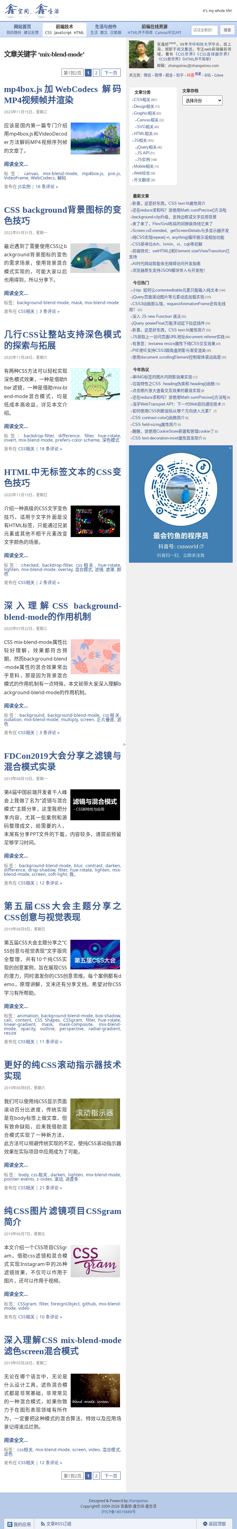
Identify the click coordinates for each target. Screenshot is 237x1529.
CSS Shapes (47, 1020)
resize (10, 1033)
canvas (31, 173)
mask (76, 302)
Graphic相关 (145, 113)
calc (8, 1020)
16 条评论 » (46, 186)
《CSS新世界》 (169, 59)
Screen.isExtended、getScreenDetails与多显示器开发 (180, 230)
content (23, 1020)
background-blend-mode (43, 302)
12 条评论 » (51, 883)
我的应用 (21, 1524)
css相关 (85, 565)
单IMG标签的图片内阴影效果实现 (162, 377)
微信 (147, 75)
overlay (65, 569)
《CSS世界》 (186, 54)
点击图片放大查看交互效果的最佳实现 (166, 390)
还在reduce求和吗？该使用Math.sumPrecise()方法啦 (179, 210)
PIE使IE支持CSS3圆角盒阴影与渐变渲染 (169, 350)
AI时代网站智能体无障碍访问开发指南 (166, 263)
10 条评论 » (51, 1317)
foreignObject (65, 1304)
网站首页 (22, 26)
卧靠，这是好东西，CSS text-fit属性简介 (169, 203)
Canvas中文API (168, 32)
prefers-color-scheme (77, 440)
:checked (29, 565)
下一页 (110, 73)
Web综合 (142, 173)
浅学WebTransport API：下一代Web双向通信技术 (176, 404)
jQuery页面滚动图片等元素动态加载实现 (168, 297)
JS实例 (24, 186)
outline (47, 1028)
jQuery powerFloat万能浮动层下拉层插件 (168, 323)
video (23, 1308)
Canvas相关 (148, 120)
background (31, 715)
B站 (208, 75)
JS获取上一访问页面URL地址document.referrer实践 (178, 336)
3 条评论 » (50, 311)
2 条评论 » (50, 582)
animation (27, 1016)
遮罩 (110, 569)
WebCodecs (43, 178)
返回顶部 (217, 1524)
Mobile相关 (144, 166)
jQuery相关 (147, 147)
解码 (61, 178)
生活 (94, 32)
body (23, 1175)
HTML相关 (143, 133)
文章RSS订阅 (58, 1524)
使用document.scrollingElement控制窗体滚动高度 (176, 357)
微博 (158, 75)
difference (69, 436)
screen (87, 719)
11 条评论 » (51, 1041)
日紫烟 (115, 32)
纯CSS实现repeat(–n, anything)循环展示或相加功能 (178, 237)
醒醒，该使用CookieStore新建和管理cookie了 (173, 431)
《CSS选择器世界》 (214, 54)
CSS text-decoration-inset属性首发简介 (167, 438)
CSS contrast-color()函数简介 (158, 417)
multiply (69, 719)
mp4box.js (92, 173)
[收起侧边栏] (123, 744)
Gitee (218, 75)
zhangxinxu (138, 1500)
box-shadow (107, 1016)
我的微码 (13, 32)
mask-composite (76, 1024)
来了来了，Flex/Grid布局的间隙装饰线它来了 (172, 223)
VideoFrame (16, 178)
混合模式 (83, 569)
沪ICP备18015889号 (119, 1511)
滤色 (8, 1454)
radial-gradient (104, 1028)
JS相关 (140, 140)
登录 (185, 1524)
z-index (44, 1179)
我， (73, 874)
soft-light (57, 874)
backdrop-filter (39, 436)
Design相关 (144, 106)
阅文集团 (185, 49)
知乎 (180, 75)
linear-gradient (19, 1024)
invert (10, 440)
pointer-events (19, 1179)
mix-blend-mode (60, 173)
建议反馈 (31, 32)
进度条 (71, 1179)
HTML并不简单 (140, 32)
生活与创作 (106, 26)
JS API (143, 153)
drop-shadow (41, 870)
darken (113, 865)
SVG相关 (145, 126)
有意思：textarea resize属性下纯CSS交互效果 (173, 343)
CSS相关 (26, 311)
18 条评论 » (51, 449)
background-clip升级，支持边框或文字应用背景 (174, 217)
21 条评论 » (51, 1188)
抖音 (194, 75)
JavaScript (62, 32)
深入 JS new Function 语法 (156, 316)
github (89, 1304)
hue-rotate (109, 436)
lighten (11, 569)
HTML (79, 32)
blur (78, 865)
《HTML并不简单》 (197, 59)
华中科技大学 (200, 44)
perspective (72, 1028)
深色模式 (110, 440)
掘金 (169, 75)
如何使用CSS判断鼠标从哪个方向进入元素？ (172, 411)
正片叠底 (105, 719)
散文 (104, 32)
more (172, 43)
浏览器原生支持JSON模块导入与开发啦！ (169, 270)
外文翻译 (142, 180)
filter (89, 436)
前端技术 (64, 26)
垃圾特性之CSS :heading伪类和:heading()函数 (173, 383)
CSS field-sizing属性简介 (154, 424)
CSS (48, 32)
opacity (28, 1028)
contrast (93, 865)
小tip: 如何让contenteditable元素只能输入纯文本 (175, 290)
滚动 (58, 1179)
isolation (13, 719)
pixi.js (114, 173)
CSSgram (72, 1020)
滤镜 (99, 569)
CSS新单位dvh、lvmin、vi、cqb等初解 (167, 244)
